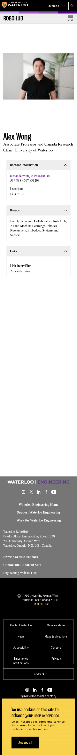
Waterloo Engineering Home (38, 504)
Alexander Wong (21, 271)
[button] (56, 6)
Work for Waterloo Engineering (38, 520)
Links (13, 251)
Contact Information (24, 165)
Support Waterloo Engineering (38, 512)
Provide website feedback (20, 556)
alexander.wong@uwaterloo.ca (30, 175)
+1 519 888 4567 (41, 604)
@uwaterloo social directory (38, 696)
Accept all (25, 742)
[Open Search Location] (71, 6)
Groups (15, 210)
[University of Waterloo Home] (15, 6)
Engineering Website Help (20, 572)
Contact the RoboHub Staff (22, 564)
